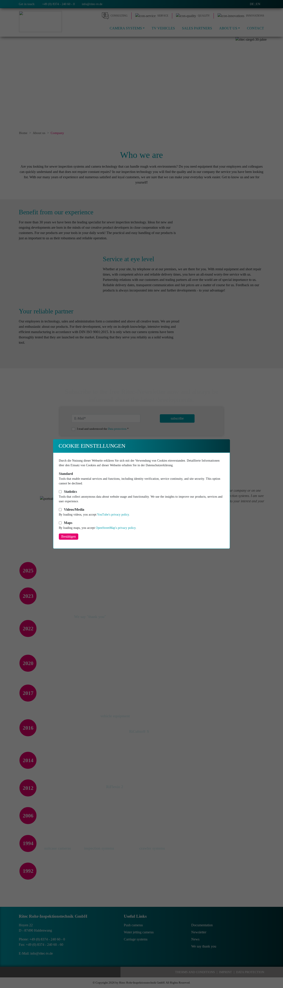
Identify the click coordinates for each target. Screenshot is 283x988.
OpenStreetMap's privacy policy (116, 527)
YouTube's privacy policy (113, 514)
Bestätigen (68, 536)
